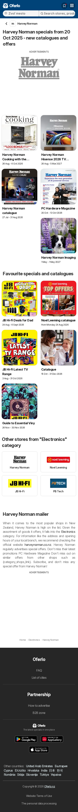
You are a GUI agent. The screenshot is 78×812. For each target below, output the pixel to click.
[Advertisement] (39, 80)
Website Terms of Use (39, 795)
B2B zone (39, 713)
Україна (56, 774)
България (61, 766)
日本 (52, 770)
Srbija (20, 774)
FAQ (39, 670)
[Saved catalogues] (64, 5)
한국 (60, 770)
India (44, 770)
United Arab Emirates (39, 766)
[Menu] (72, 5)
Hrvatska (33, 770)
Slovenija (31, 774)
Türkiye (44, 774)
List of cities (39, 677)
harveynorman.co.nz (38, 545)
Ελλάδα (20, 770)
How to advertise (39, 705)
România (9, 774)
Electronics (68, 532)
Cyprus (8, 770)
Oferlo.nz (49, 786)
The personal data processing (39, 803)
